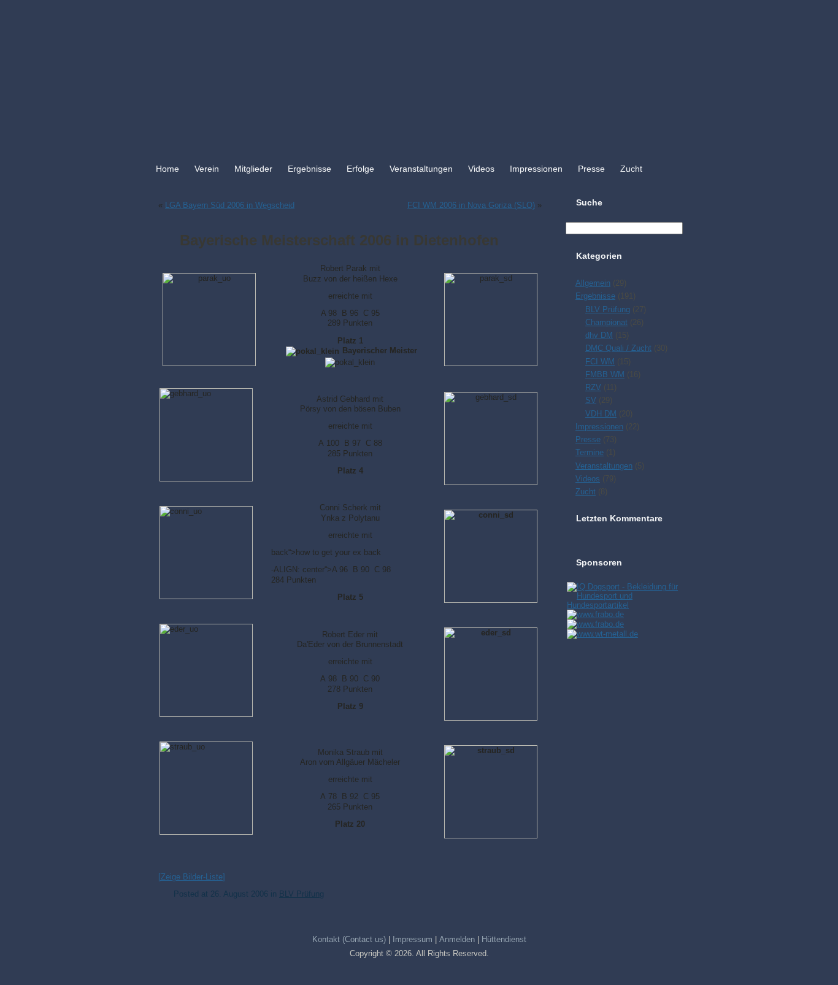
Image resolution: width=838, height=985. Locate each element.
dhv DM (599, 335)
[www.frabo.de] (595, 614)
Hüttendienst (504, 939)
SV (590, 400)
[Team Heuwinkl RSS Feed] (156, 950)
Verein (206, 169)
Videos (481, 169)
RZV (593, 387)
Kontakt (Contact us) (349, 939)
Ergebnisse (309, 169)
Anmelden (457, 939)
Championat (606, 322)
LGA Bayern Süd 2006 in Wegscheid (229, 205)
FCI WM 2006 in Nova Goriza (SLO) (471, 205)
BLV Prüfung (301, 894)
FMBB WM (605, 374)
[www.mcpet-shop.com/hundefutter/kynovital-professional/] (602, 633)
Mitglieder (253, 169)
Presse (591, 169)
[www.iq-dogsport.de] (624, 605)
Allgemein (592, 283)
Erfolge (360, 169)
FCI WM (600, 361)
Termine (589, 452)
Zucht (631, 169)
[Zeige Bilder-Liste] (191, 876)
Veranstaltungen (421, 169)
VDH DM (601, 413)
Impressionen (536, 169)
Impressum (412, 939)
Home (167, 169)
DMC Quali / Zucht (618, 348)
